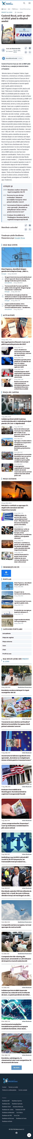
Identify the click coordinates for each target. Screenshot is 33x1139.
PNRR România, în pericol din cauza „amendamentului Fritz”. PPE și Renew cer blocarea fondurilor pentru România (22, 519)
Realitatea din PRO (7, 1115)
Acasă (4, 9)
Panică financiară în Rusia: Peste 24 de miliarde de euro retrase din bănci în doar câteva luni (21, 558)
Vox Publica (19, 1112)
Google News (20, 238)
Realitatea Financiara (25, 687)
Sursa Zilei (16, 1115)
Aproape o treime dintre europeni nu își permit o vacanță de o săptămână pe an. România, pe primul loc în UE (22, 445)
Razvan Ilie (16, 49)
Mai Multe (17, 1068)
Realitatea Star (6, 1103)
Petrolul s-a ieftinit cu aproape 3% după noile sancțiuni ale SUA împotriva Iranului (14, 507)
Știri (9, 9)
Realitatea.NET (6, 1101)
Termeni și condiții (13, 1087)
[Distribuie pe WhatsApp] (25, 52)
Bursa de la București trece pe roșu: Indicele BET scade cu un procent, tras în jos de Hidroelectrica (22, 432)
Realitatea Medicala (18, 1106)
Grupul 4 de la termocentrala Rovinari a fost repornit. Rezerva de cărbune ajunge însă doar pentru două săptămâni (18, 280)
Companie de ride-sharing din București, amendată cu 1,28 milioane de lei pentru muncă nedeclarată (16, 959)
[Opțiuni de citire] (29, 1135)
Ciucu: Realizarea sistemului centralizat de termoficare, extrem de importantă (22, 352)
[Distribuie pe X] (30, 52)
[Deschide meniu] (29, 3)
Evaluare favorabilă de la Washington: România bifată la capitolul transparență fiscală (18, 217)
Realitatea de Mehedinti (8, 1112)
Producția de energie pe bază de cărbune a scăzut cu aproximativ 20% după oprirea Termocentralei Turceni (18, 297)
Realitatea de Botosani (8, 1118)
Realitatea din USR (20, 1109)
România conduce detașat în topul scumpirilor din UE (17, 191)
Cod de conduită (23, 1090)
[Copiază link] (25, 48)
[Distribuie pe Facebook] (30, 48)
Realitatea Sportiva (17, 1101)
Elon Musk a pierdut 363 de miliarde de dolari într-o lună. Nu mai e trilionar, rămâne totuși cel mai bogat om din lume (16, 894)
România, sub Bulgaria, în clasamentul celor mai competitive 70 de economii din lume (16, 1060)
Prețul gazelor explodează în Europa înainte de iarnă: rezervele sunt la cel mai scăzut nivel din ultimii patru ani (23, 470)
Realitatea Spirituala (17, 1103)
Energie (3, 274)
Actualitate (8, 283)
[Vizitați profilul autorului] (3, 50)
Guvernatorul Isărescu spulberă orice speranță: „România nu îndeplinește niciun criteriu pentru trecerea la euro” (18, 208)
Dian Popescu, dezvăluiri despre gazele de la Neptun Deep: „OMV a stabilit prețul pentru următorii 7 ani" (15, 271)
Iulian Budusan (27, 719)
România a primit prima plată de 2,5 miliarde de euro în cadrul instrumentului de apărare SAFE (22, 363)
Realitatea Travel (6, 1106)
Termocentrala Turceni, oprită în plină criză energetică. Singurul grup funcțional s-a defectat (17, 288)
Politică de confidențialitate (9, 1090)
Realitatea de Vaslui (21, 1118)
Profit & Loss (15, 9)
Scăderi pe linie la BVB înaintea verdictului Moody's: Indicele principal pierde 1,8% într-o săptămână (16, 421)
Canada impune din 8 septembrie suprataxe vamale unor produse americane (22, 374)
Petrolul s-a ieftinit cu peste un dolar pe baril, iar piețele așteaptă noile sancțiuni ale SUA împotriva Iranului (22, 546)
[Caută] (24, 3)
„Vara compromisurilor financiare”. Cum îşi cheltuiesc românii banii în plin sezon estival (15, 825)
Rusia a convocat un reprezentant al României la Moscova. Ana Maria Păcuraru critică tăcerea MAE (21, 385)
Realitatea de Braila (7, 1121)
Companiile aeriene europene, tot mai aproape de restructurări (16, 926)
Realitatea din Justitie (7, 1109)
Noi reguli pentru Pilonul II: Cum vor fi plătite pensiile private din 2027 (15, 343)
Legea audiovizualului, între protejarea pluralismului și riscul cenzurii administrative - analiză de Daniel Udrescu (17, 306)
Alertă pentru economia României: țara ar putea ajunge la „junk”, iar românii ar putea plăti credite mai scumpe (22, 458)
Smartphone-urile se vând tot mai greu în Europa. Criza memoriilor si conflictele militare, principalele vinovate (23, 533)
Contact (4, 1087)
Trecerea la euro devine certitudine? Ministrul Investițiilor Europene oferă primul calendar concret (16, 198)
